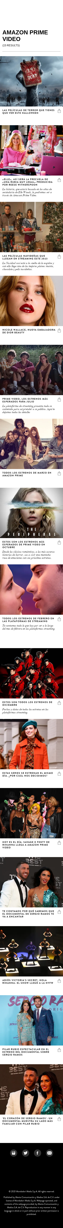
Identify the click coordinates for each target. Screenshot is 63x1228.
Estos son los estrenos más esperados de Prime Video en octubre (23, 544)
